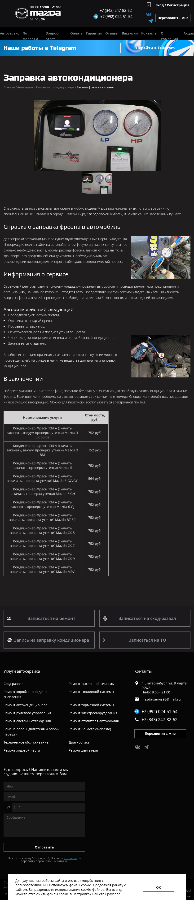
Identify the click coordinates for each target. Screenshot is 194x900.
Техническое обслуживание (26, 742)
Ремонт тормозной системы (91, 705)
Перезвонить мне (173, 18)
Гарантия (94, 33)
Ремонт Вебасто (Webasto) (90, 729)
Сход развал (13, 683)
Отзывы (111, 33)
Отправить (44, 847)
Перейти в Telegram (155, 48)
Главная (10, 87)
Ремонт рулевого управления (28, 713)
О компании (169, 36)
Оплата (76, 33)
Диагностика (79, 742)
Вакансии (130, 33)
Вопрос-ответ (52, 36)
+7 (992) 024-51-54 (159, 711)
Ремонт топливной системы (91, 691)
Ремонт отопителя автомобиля (94, 721)
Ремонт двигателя (83, 750)
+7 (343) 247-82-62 (116, 10)
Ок (158, 887)
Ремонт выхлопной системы (92, 683)
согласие (70, 858)
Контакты (149, 33)
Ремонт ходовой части (22, 750)
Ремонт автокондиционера (56, 87)
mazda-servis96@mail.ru (161, 699)
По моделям (30, 36)
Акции (189, 33)
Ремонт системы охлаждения (27, 721)
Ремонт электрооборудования (93, 713)
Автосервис (9, 33)
